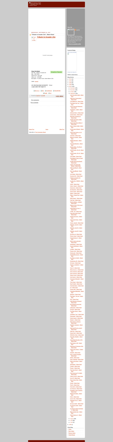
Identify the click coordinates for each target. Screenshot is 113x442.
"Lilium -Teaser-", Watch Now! (76, 186)
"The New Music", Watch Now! (77, 285)
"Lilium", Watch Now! (74, 184)
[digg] (42, 90)
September (72, 93)
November (72, 89)
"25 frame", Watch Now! (75, 263)
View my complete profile (75, 44)
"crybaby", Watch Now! (75, 249)
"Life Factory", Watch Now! (76, 277)
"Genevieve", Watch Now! (75, 187)
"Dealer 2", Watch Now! (75, 319)
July (71, 420)
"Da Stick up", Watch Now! (76, 234)
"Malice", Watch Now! (75, 193)
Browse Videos (72, 433)
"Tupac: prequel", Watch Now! (76, 222)
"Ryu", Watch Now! (74, 299)
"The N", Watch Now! (74, 385)
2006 (70, 424)
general (36, 81)
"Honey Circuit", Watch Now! (76, 275)
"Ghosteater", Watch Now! (76, 316)
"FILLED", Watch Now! (75, 309)
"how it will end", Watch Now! (76, 271)
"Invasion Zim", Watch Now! (76, 176)
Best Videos (71, 431)
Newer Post (31, 129)
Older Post (61, 129)
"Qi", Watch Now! (74, 287)
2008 (70, 84)
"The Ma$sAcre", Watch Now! (76, 101)
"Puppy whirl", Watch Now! (76, 289)
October (72, 91)
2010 (70, 81)
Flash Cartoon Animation (72, 52)
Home (47, 129)
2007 (70, 86)
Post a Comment (34, 102)
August (72, 418)
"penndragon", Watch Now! (76, 244)
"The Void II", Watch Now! (76, 386)
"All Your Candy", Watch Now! (76, 403)
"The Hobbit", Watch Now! (76, 156)
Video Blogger (72, 434)
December (72, 88)
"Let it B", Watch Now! (75, 378)
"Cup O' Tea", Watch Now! (76, 398)
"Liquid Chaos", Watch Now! (76, 114)
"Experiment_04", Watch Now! (76, 261)
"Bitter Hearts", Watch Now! (76, 198)
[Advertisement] (42, 20)
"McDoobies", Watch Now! (76, 364)
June (71, 422)
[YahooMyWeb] (57, 90)
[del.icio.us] (36, 90)
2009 (70, 82)
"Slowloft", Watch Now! (75, 352)
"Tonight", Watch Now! (75, 366)
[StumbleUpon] (48, 90)
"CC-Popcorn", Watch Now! (76, 388)
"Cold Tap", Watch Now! (75, 200)
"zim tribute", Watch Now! (75, 174)
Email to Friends (56, 72)
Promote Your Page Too (71, 72)
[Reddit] (45, 93)
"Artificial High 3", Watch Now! (76, 112)
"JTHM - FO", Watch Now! (76, 211)
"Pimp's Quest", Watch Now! (76, 236)
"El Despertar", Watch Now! (76, 189)
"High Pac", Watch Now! (75, 331)
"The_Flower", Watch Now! (76, 282)
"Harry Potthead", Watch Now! (76, 359)
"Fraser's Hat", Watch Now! (76, 251)
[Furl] (50, 93)
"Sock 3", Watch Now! (75, 268)
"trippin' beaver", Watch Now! (76, 318)
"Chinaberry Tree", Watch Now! (77, 314)
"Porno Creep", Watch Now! (76, 191)
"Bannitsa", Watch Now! (75, 294)
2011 (70, 79)
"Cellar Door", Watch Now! (76, 307)
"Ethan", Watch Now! (74, 357)
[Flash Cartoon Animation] (72, 70)
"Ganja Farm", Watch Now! (76, 333)
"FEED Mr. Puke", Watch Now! (77, 335)
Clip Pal (78, 29)
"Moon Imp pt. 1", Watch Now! (76, 269)
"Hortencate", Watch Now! (76, 253)
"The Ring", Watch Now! (75, 135)
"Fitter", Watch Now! (74, 396)
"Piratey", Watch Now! (75, 368)
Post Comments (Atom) (40, 132)
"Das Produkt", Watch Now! (76, 283)
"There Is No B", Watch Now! (76, 376)
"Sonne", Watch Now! (75, 383)
